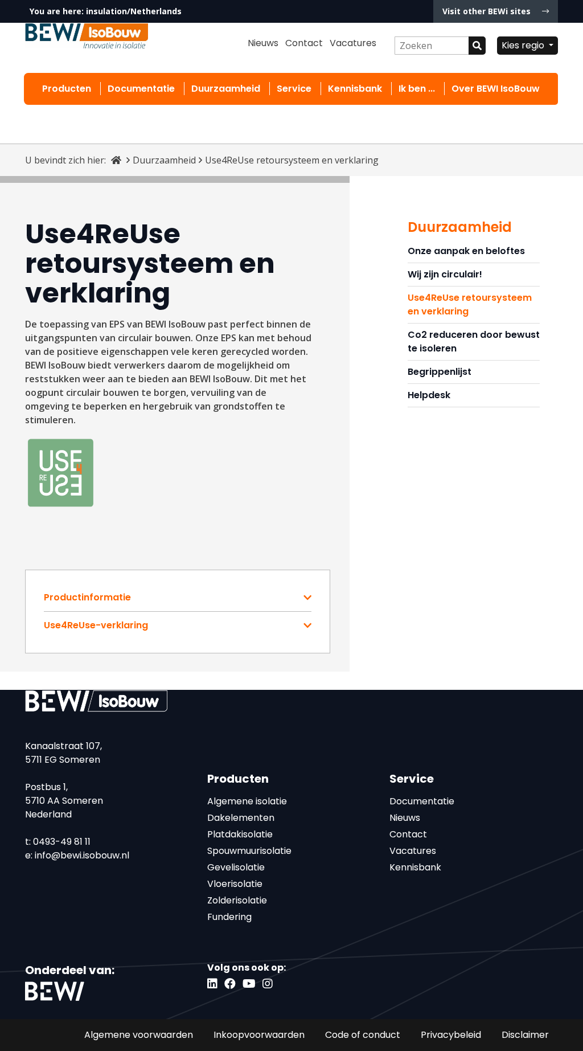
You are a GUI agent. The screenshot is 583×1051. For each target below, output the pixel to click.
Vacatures (353, 43)
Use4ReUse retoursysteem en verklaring (470, 304)
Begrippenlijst (439, 371)
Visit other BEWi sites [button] (487, 11)
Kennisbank (355, 88)
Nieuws (263, 43)
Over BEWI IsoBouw (495, 88)
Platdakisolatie (240, 834)
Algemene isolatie (247, 801)
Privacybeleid (451, 1034)
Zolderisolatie (237, 900)
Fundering (229, 916)
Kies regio (524, 45)
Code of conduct (362, 1034)
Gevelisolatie (236, 867)
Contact (304, 43)
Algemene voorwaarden (138, 1034)
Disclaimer (525, 1034)
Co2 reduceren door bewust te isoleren (474, 341)
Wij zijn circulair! (445, 274)
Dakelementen (240, 817)
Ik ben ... (417, 88)
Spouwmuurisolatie (249, 850)
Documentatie (141, 88)
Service (294, 88)
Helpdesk (429, 395)
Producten (66, 88)
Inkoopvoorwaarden (259, 1034)
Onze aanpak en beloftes (466, 250)
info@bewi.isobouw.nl (82, 855)
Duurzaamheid (225, 88)
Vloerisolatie (234, 883)
